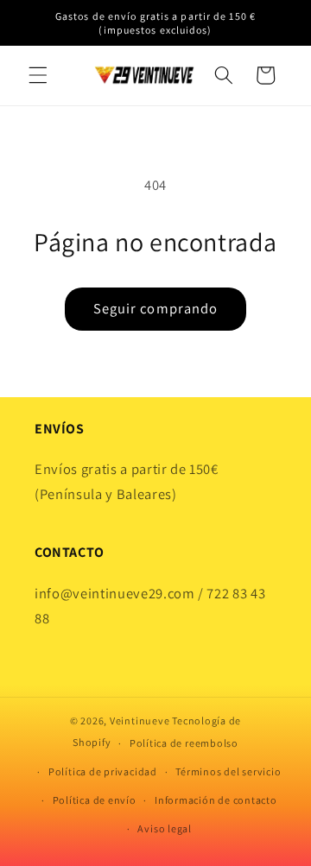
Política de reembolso (184, 742)
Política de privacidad (102, 771)
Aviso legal (164, 828)
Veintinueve (139, 720)
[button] (38, 75)
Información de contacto (216, 799)
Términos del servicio (228, 771)
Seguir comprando (156, 308)
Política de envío (94, 799)
